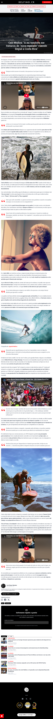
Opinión (16, 6)
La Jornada (10, 646)
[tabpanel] (26, 656)
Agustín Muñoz (13, 346)
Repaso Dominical (12, 668)
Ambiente (34, 6)
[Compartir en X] (8, 600)
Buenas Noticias (41, 6)
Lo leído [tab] (10, 636)
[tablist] (26, 636)
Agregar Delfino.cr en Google (9, 593)
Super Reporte (11, 638)
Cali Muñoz (8, 603)
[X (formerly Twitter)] (26, 699)
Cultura (28, 6)
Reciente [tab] (4, 636)
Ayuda (26, 695)
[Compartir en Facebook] (5, 600)
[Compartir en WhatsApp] (2, 600)
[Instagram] (30, 699)
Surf (3, 603)
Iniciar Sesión (47, 2)
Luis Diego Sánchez (12, 649)
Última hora (10, 6)
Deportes (22, 6)
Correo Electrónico (9, 620)
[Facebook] (22, 699)
